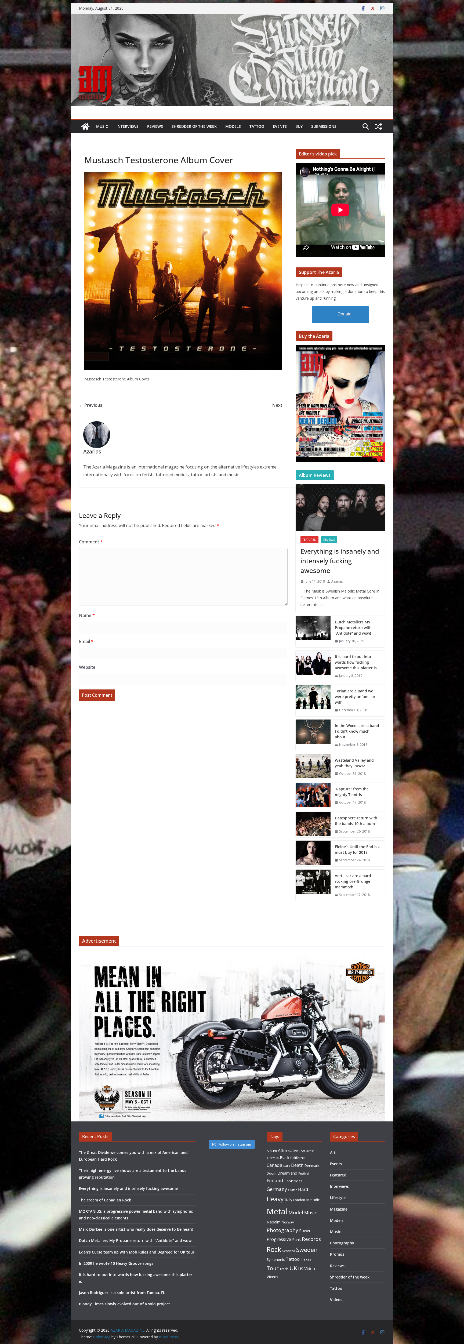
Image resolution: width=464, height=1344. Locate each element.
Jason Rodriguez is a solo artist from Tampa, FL (122, 1292)
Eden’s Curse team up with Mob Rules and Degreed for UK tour (136, 1252)
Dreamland (287, 1173)
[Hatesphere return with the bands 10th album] (313, 825)
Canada (274, 1165)
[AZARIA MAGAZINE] (232, 17)
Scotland (288, 1251)
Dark (286, 1166)
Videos (336, 1299)
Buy (299, 126)
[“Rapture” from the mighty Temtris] (313, 796)
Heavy (275, 1199)
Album (272, 1150)
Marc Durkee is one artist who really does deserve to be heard (136, 1229)
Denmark (312, 1165)
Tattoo (256, 126)
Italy (288, 1199)
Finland (275, 1180)
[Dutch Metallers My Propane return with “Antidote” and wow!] (313, 631)
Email (86, 641)
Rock (274, 1249)
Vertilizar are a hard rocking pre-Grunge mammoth (353, 881)
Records (311, 1239)
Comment (91, 542)
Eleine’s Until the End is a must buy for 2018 (357, 849)
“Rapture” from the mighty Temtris (352, 791)
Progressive (279, 1239)
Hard (303, 1189)
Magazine (338, 1209)
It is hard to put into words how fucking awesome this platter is (356, 662)
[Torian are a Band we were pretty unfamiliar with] (313, 700)
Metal (277, 1211)
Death (297, 1165)
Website (87, 667)
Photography (282, 1230)
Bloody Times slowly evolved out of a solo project (124, 1303)
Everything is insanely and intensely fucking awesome (339, 561)
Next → (280, 405)
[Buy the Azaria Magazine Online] (340, 348)
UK (293, 1268)
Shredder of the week (194, 126)
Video (309, 1269)
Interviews (128, 126)
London (299, 1200)
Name (87, 615)
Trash (284, 1269)
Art (303, 1151)
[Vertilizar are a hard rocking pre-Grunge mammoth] (313, 885)
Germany (277, 1189)
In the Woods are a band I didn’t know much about (357, 731)
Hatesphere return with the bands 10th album (356, 820)
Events (280, 126)
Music (102, 126)
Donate (344, 314)
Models (233, 126)
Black (284, 1157)
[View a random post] (378, 126)
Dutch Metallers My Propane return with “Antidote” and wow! (353, 627)
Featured (309, 540)
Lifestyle (338, 1197)
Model (295, 1212)
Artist (310, 1151)
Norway (288, 1222)
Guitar (292, 1190)
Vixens (272, 1276)
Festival (303, 1173)
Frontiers (293, 1180)
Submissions (323, 126)
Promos (337, 1254)
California (298, 1157)
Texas (306, 1259)
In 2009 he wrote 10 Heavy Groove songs (116, 1263)
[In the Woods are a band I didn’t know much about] (313, 735)
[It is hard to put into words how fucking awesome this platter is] (313, 666)
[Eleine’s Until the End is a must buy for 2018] (313, 853)
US (300, 1268)
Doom (271, 1173)
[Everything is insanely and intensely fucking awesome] (340, 507)
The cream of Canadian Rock (105, 1200)
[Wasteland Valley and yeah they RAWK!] (313, 767)
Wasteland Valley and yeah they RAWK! (354, 763)
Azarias (337, 581)
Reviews (155, 126)
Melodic (313, 1199)
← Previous (90, 405)
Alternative (289, 1150)
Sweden (307, 1250)
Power (305, 1230)
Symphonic (276, 1259)
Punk (296, 1239)
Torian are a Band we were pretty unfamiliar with (355, 696)
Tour (272, 1268)
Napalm (274, 1222)
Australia (273, 1158)
